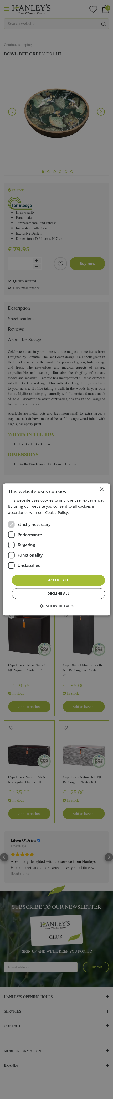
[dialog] (56, 549)
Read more (79, 512)
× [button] (102, 489)
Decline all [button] (58, 593)
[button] (57, 606)
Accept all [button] (58, 580)
